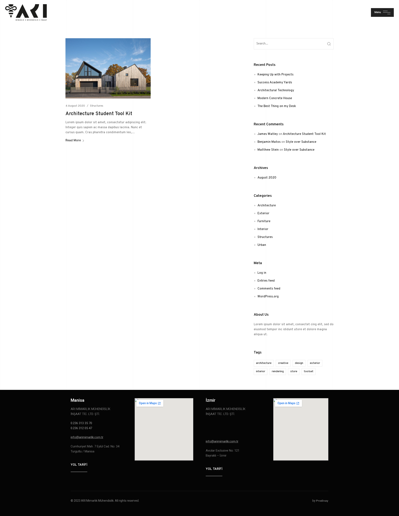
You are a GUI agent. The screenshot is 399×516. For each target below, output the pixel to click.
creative (283, 363)
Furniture (263, 221)
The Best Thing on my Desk (276, 106)
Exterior (263, 214)
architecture (263, 363)
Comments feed (268, 289)
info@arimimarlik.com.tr (87, 437)
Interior (262, 229)
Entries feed (266, 281)
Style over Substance (301, 142)
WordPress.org (268, 297)
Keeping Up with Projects (275, 75)
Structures (96, 106)
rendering (278, 371)
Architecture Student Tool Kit (98, 114)
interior (260, 371)
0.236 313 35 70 (82, 423)
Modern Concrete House (274, 98)
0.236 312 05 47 (81, 428)
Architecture (266, 206)
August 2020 (266, 178)
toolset (308, 371)
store (293, 371)
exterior (315, 363)
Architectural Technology (275, 90)
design (299, 363)
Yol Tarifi (79, 465)
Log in (261, 273)
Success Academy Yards (274, 83)
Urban (261, 245)
